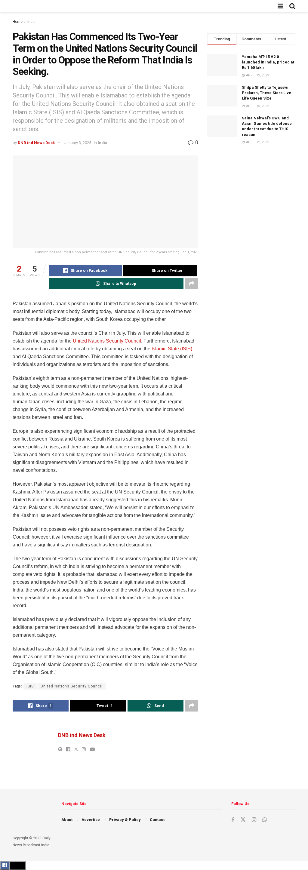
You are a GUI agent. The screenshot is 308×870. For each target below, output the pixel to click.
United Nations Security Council (107, 340)
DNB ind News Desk (36, 142)
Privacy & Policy (125, 819)
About (66, 819)
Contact (157, 819)
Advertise (91, 819)
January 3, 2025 (77, 142)
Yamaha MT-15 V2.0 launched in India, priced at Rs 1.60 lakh (268, 62)
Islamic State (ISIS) (172, 348)
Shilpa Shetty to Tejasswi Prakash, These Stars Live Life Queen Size (266, 92)
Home (18, 22)
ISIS (30, 686)
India (31, 22)
